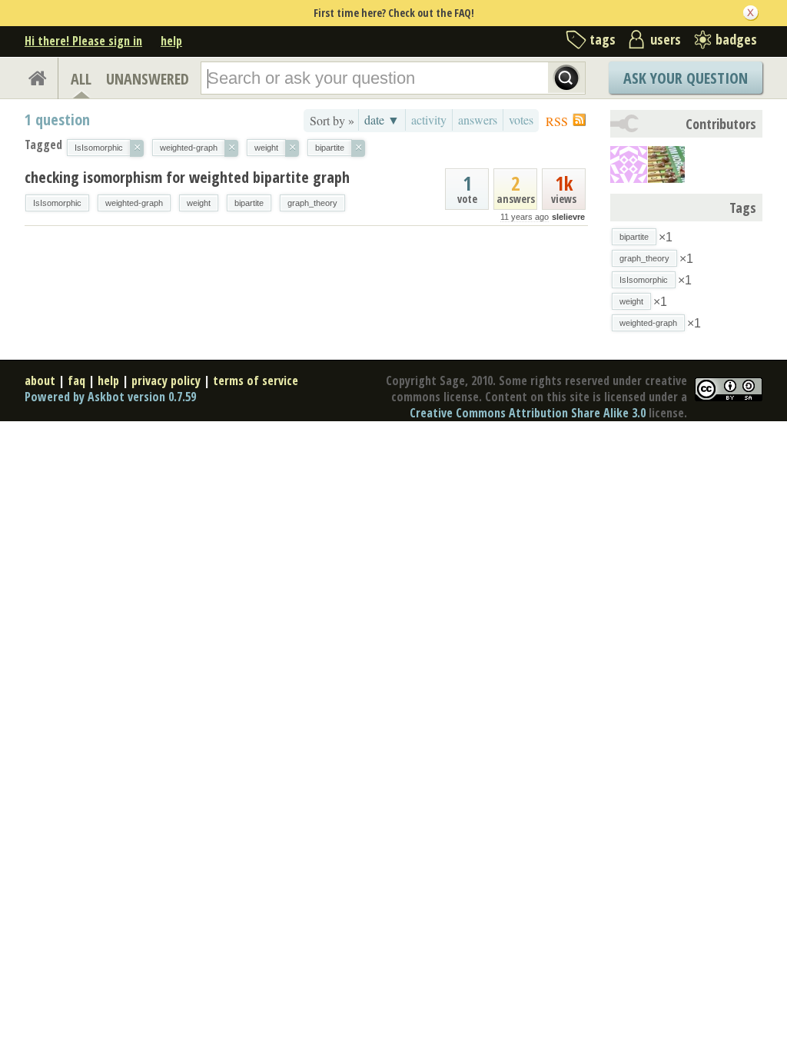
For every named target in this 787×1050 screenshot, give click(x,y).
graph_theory (312, 203)
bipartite (249, 203)
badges (736, 39)
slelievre (568, 216)
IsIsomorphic (57, 203)
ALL (81, 78)
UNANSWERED (147, 78)
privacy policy (166, 380)
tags (602, 39)
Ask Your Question (685, 78)
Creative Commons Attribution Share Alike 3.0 (528, 412)
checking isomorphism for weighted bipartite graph (187, 177)
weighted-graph (134, 203)
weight (199, 203)
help (171, 40)
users (665, 39)
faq (76, 380)
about (40, 380)
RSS (557, 121)
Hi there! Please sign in (83, 40)
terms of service (255, 380)
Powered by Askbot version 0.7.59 (110, 396)
